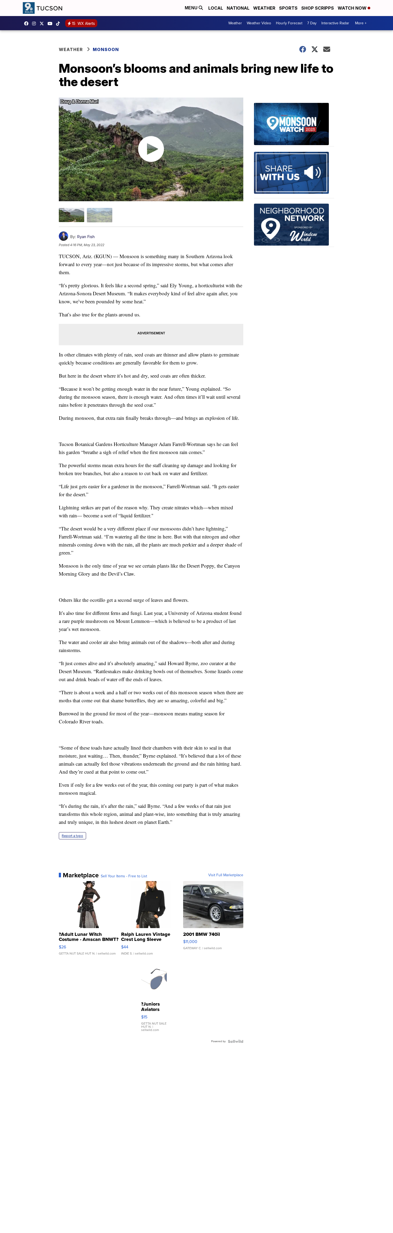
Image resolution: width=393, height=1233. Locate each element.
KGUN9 (43, 23)
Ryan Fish (86, 236)
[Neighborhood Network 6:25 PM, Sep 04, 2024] (294, 225)
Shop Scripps (317, 8)
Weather (264, 8)
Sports (288, 8)
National (238, 8)
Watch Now (353, 8)
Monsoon (106, 49)
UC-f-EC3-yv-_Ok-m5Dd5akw (51, 23)
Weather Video (259, 23)
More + (361, 23)
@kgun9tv (59, 23)
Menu (192, 8)
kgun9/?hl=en (35, 23)
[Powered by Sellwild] (235, 1041)
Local (215, 8)
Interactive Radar (335, 23)
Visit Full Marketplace (225, 875)
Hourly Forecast (289, 23)
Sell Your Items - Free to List (124, 876)
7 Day (312, 23)
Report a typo (72, 836)
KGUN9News (27, 23)
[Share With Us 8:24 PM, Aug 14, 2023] (294, 175)
